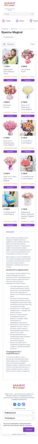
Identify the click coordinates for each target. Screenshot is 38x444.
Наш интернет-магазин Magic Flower (18, 273)
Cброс (33, 44)
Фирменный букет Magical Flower (9, 71)
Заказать (10, 80)
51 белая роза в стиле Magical (10, 213)
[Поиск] (32, 14)
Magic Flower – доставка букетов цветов (18, 394)
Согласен (29, 429)
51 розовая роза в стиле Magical (27, 178)
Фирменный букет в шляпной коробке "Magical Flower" (27, 215)
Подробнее (28, 425)
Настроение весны (25, 70)
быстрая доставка (19, 367)
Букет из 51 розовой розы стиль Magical (9, 143)
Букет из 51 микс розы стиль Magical (10, 179)
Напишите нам (20, 408)
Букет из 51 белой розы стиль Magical (26, 107)
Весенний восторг (7, 106)
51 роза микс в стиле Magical (26, 142)
